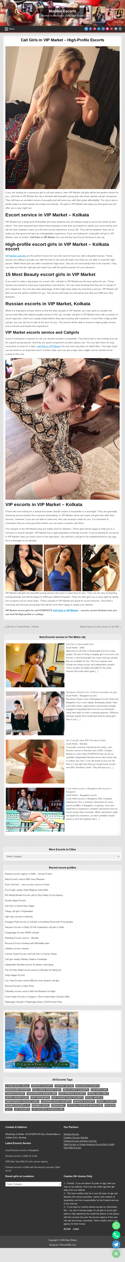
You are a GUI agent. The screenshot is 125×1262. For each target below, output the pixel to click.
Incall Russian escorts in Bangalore (22, 1150)
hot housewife (40, 1097)
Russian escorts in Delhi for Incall (21, 1156)
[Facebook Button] (90, 29)
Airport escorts (42, 1086)
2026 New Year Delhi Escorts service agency (26, 1161)
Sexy (9, 1109)
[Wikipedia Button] (120, 29)
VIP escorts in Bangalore (47, 1109)
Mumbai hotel (41, 1105)
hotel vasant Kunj (17, 1097)
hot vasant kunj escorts (67, 1097)
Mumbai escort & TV (17, 1105)
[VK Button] (116, 29)
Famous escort (15, 1093)
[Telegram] (116, 1244)
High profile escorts (72, 1093)
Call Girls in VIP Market (49, 346)
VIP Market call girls (15, 255)
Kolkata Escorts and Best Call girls (80, 1141)
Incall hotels (94, 1097)
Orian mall (58, 1105)
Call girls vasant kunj (47, 1090)
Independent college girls (22, 1101)
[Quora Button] (111, 29)
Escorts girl (99, 1090)
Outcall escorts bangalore (85, 1105)
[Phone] (116, 1235)
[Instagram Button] (103, 29)
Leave (76, 1229)
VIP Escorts (22, 1109)
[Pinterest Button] (95, 29)
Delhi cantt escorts (76, 1090)
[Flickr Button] (107, 29)
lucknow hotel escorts (56, 1101)
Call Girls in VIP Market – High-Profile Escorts (62, 40)
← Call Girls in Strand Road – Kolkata (21, 626)
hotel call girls (98, 1093)
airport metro (64, 1086)
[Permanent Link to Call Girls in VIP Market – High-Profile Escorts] (62, 117)
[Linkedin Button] (99, 29)
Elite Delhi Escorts (72, 1147)
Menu (11, 29)
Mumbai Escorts (71, 1134)
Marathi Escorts (84, 1101)
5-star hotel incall (17, 1086)
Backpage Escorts (87, 1086)
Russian (110, 1105)
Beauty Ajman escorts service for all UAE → (101, 626)
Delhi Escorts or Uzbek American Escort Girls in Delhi (89, 1144)
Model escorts (106, 1101)
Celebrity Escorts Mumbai (76, 1137)
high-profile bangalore (41, 1093)
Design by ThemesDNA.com (62, 1245)
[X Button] (86, 29)
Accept (67, 1229)
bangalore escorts (18, 1090)
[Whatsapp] (116, 1225)
